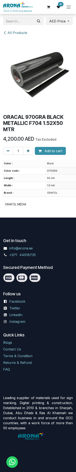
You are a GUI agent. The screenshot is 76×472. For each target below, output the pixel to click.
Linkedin (15, 315)
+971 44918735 (23, 255)
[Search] (38, 21)
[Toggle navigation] (68, 7)
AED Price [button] (58, 21)
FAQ (6, 369)
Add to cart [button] (52, 151)
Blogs (7, 342)
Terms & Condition (18, 356)
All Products (17, 33)
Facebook (17, 301)
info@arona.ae (21, 248)
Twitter (14, 308)
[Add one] (28, 151)
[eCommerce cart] (48, 7)
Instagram (17, 321)
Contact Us (12, 349)
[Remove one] (8, 151)
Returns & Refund (17, 362)
